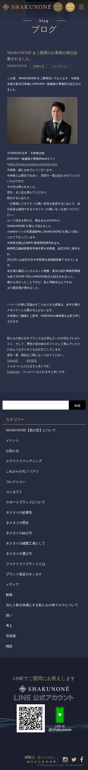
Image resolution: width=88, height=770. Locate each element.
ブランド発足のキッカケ (24, 574)
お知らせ (12, 451)
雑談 (9, 646)
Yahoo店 (12, 360)
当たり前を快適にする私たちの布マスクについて (42, 605)
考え (9, 625)
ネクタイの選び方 (19, 553)
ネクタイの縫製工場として (25, 543)
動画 (9, 595)
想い (9, 615)
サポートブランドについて (25, 502)
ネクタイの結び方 (19, 533)
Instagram (13, 372)
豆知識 (11, 636)
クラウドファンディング (24, 461)
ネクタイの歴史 (17, 523)
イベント (12, 440)
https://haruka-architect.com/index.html (32, 164)
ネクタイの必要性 (19, 512)
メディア (12, 584)
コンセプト (14, 492)
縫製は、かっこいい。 (41, 759)
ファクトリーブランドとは (25, 564)
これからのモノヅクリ (22, 471)
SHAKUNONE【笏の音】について (31, 430)
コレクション (16, 481)
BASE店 (32, 360)
